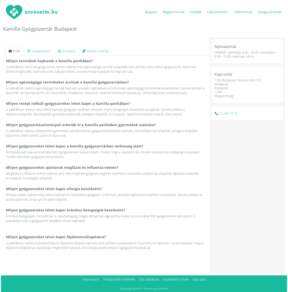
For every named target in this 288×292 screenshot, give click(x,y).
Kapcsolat (199, 279)
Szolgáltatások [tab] (41, 51)
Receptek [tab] (68, 51)
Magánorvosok (174, 12)
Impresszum (90, 279)
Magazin (151, 12)
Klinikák (195, 12)
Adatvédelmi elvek (176, 279)
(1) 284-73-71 (228, 113)
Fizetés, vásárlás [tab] (98, 51)
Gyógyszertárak (269, 12)
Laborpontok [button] (216, 12)
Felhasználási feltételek (119, 279)
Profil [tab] (16, 51)
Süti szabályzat (149, 279)
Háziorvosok (243, 12)
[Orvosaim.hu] (31, 11)
